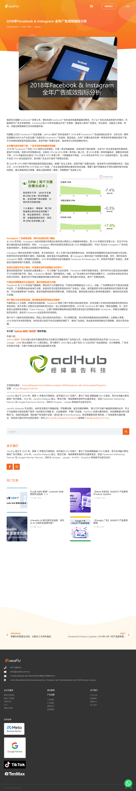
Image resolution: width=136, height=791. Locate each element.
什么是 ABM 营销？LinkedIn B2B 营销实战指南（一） (46, 492)
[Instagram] (17, 467)
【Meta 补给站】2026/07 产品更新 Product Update (110, 492)
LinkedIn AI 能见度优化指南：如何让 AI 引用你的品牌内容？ (47, 521)
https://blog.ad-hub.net (25, 388)
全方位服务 (8, 690)
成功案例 (51, 690)
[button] (91, 6)
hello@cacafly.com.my (97, 418)
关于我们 (94, 690)
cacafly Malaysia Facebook (63, 418)
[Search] (126, 431)
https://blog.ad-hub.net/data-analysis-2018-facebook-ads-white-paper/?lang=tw (64, 385)
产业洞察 (51, 694)
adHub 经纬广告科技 (17, 339)
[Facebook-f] (10, 467)
